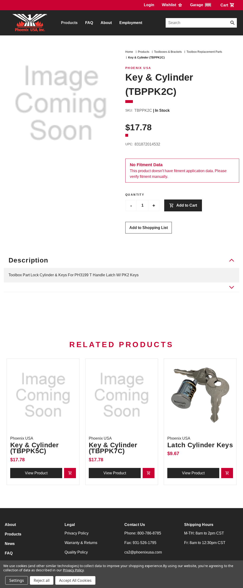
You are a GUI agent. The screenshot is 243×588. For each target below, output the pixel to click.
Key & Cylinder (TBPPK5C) (34, 448)
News (10, 544)
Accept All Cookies (75, 580)
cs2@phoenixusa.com (143, 552)
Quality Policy (76, 552)
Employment (130, 23)
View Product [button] (36, 473)
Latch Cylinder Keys (200, 445)
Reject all (42, 580)
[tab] (121, 287)
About (106, 23)
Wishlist (169, 5)
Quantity (134, 194)
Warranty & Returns (81, 543)
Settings (16, 580)
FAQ (89, 23)
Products (69, 23)
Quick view (43, 395)
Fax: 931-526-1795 (140, 543)
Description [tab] (28, 260)
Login (149, 5)
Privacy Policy (77, 533)
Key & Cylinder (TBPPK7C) (113, 448)
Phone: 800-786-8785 (142, 533)
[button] (201, 5)
